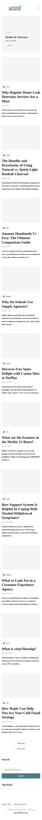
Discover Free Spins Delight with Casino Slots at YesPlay (21, 373)
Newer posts (21, 749)
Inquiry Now (6, 804)
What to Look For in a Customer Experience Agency (18, 584)
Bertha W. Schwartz (16, 37)
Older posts (21, 743)
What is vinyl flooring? (19, 649)
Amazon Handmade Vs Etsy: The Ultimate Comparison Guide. (19, 238)
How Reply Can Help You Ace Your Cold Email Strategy (21, 713)
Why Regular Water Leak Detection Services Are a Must (21, 96)
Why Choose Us (20, 804)
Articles (9, 45)
